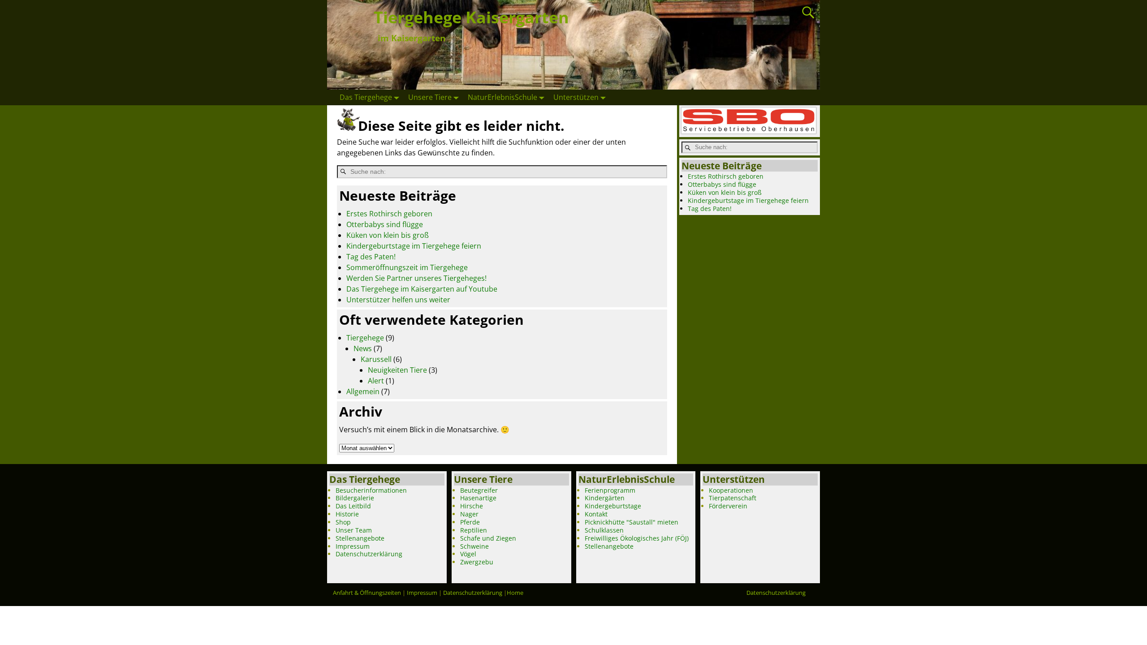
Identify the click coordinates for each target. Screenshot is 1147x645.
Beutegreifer (479, 490)
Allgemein (362, 391)
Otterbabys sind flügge (384, 224)
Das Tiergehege (366, 97)
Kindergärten (605, 498)
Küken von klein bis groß (387, 235)
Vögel (468, 554)
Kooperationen (731, 490)
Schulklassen (604, 530)
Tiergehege (365, 338)
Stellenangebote (360, 538)
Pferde (470, 522)
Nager (469, 514)
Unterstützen (576, 97)
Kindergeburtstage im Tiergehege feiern (413, 246)
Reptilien (473, 530)
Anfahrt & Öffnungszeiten (367, 593)
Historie (347, 514)
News (363, 348)
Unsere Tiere (430, 97)
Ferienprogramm (610, 490)
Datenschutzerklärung (369, 554)
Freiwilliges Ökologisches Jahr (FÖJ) (637, 538)
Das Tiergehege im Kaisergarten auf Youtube (421, 289)
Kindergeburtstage (613, 506)
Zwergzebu (476, 562)
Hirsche (471, 506)
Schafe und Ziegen (488, 538)
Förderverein (728, 506)
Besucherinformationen (371, 490)
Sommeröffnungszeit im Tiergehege (407, 267)
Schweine (474, 546)
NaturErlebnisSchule (502, 97)
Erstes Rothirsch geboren (389, 214)
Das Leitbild (353, 506)
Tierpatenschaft (732, 498)
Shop (343, 522)
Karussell (376, 359)
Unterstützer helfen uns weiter (398, 300)
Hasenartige (478, 498)
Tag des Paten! (371, 257)
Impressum (353, 546)
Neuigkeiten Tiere (397, 370)
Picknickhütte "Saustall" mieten (631, 522)
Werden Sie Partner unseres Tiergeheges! (416, 278)
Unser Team (354, 530)
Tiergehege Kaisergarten (471, 17)
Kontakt (596, 514)
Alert (376, 381)
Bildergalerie (355, 498)
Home (515, 593)
